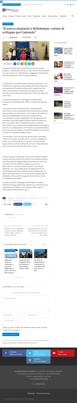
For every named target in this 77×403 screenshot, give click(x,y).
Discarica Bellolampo (21, 198)
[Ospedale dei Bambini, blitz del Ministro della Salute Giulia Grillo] (25, 253)
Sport (45, 16)
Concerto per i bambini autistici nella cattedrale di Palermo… (64, 91)
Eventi (24, 16)
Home (5, 16)
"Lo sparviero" (10, 198)
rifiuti (4, 200)
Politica (18, 16)
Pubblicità (25, 4)
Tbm (9, 200)
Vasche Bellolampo (18, 200)
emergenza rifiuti (33, 198)
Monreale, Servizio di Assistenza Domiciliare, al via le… (64, 77)
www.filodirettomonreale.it (25, 371)
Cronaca (11, 16)
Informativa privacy (36, 4)
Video (29, 16)
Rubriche (63, 16)
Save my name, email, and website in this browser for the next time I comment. (25, 328)
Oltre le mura (52, 16)
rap (46, 198)
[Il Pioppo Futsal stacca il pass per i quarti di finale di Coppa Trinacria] (58, 116)
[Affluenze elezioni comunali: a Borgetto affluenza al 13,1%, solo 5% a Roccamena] (11, 253)
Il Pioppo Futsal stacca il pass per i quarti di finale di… (64, 117)
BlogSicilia (8, 24)
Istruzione (36, 16)
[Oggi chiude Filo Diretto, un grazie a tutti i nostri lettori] (58, 50)
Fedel (42, 198)
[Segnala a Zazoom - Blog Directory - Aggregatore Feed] (1, 1)
